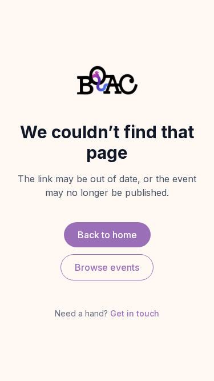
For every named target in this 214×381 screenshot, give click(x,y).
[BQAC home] (107, 80)
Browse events (107, 267)
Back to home (107, 234)
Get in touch (134, 313)
